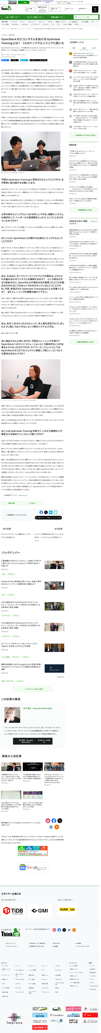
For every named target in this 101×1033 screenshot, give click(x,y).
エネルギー (59, 3)
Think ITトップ (5, 28)
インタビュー (46, 24)
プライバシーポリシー (12, 946)
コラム (91, 982)
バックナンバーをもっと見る (34, 689)
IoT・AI (69, 1)
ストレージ (42, 22)
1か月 (94, 48)
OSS (3, 983)
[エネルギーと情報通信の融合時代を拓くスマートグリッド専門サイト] (73, 1016)
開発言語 (31, 975)
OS (92, 22)
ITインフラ (14, 22)
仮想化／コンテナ (61, 22)
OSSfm (76, 24)
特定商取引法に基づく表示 (37, 946)
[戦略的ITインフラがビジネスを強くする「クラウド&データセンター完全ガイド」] (40, 1009)
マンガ (58, 24)
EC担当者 (64, 1)
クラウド (50, 22)
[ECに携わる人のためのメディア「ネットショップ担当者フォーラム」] (90, 1016)
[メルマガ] (48, 820)
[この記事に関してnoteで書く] (55, 512)
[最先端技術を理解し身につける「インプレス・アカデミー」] (90, 1022)
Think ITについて (69, 9)
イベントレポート (35, 24)
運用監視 (31, 988)
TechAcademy (94, 986)
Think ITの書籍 (67, 24)
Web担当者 (59, 1)
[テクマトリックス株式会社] (67, 909)
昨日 (73, 48)
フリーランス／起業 (33, 992)
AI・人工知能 (6, 24)
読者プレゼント (54, 9)
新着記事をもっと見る (85, 210)
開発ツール (45, 975)
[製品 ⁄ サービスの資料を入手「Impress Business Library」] (40, 1022)
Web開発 (58, 975)
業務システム (73, 969)
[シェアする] (41, 512)
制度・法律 (5, 996)
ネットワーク (31, 22)
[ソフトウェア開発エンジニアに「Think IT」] (56, 1009)
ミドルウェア (59, 970)
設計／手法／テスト (20, 975)
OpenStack (25, 24)
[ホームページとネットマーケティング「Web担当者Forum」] (73, 1009)
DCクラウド (74, 1)
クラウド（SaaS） (20, 979)
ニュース (92, 966)
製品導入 (48, 2)
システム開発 (84, 22)
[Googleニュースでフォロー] (69, 930)
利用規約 (78, 943)
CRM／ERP (59, 979)
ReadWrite (93, 989)
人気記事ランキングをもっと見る (85, 135)
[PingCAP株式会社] (13, 911)
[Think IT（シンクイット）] (10, 935)
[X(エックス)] (59, 820)
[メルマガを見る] (54, 930)
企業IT (35, 2)
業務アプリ (5, 979)
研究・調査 (80, 1)
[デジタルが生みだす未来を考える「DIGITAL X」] (56, 1022)
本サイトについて (10, 943)
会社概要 (55, 946)
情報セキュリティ (74, 979)
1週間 (84, 48)
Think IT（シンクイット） (10, 8)
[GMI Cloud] (39, 911)
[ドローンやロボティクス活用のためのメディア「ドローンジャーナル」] (73, 1022)
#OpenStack (23, 495)
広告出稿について (83, 9)
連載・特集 (5, 22)
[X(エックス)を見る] (64, 930)
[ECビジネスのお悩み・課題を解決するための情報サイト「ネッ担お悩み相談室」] (40, 1028)
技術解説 (92, 969)
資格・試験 (5, 992)
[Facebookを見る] (59, 930)
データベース (5, 975)
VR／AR (18, 983)
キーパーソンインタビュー (77, 972)
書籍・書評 (93, 972)
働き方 (57, 988)
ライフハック (45, 992)
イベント (92, 979)
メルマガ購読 (29, 9)
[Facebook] (53, 820)
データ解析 (32, 979)
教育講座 (69, 3)
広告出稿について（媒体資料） (37, 943)
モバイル (44, 979)
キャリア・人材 (19, 992)
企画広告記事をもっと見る (85, 342)
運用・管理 (45, 983)
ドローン (64, 3)
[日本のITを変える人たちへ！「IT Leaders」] (56, 1016)
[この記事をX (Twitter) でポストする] (46, 512)
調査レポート (73, 976)
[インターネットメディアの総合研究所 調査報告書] (90, 1009)
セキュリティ (45, 988)
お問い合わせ (56, 943)
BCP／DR (18, 988)
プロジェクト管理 (59, 983)
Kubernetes (15, 24)
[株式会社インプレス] (14, 1018)
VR (53, 24)
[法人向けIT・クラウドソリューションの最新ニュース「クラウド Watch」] (40, 1016)
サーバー (22, 22)
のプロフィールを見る (34, 741)
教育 (57, 992)
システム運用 (5, 988)
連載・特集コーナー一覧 (17, 28)
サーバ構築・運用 (74, 982)
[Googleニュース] (51, 827)
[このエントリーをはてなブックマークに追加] (50, 512)
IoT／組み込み (73, 22)
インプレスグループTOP (82, 946)
